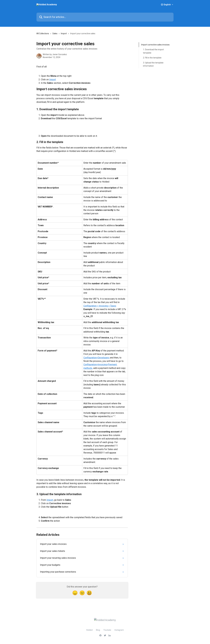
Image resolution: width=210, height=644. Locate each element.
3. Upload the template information (153, 64)
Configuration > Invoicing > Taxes (99, 305)
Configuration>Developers (96, 357)
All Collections (42, 33)
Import (64, 33)
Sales (54, 33)
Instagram (119, 630)
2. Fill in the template (152, 58)
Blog (98, 630)
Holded (89, 630)
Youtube (107, 630)
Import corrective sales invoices (155, 45)
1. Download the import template (153, 51)
